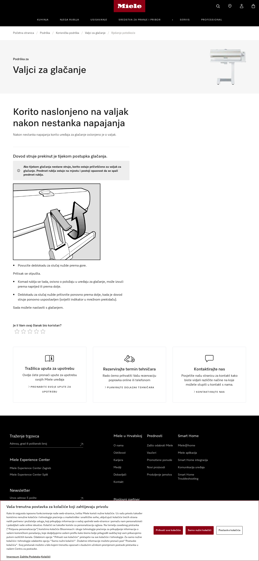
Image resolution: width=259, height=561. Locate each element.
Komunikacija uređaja (191, 467)
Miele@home (186, 445)
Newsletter (20, 490)
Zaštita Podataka (30, 557)
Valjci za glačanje (95, 33)
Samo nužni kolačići (199, 530)
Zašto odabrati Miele (160, 445)
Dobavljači (120, 474)
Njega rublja (69, 20)
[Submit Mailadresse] (81, 498)
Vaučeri (151, 452)
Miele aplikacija (187, 452)
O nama (118, 445)
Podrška (45, 33)
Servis (185, 20)
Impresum (12, 557)
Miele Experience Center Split (29, 474)
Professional (211, 20)
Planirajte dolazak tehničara (130, 387)
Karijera (118, 460)
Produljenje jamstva (159, 474)
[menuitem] (45, 19)
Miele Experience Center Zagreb (30, 468)
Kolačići (45, 557)
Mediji (117, 467)
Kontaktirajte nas (210, 392)
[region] (129, 530)
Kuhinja (43, 20)
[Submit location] (81, 444)
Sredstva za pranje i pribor (140, 20)
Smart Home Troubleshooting (188, 476)
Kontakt (118, 482)
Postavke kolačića (229, 530)
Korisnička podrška (67, 33)
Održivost (120, 452)
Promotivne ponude (159, 460)
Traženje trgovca (24, 436)
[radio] (17, 331)
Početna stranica (23, 33)
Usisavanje (98, 20)
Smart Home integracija (193, 460)
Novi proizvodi (156, 467)
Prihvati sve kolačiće (168, 530)
